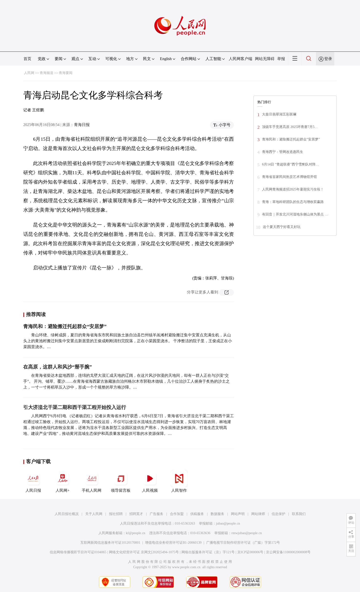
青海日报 (82, 125)
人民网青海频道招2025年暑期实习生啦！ (293, 189)
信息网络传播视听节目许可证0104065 (78, 552)
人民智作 (179, 490)
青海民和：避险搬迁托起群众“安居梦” (65, 326)
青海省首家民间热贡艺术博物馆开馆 (289, 177)
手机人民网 (91, 490)
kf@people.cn (135, 533)
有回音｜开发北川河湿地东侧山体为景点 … (295, 214)
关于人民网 (93, 514)
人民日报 (33, 490)
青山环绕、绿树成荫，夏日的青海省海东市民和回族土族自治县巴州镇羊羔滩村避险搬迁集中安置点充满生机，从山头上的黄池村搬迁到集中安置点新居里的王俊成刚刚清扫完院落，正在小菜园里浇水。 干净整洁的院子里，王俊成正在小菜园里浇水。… (127, 341)
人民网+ (63, 490)
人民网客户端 (240, 59)
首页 (27, 59)
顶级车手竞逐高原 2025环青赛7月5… (290, 127)
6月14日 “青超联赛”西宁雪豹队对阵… (290, 164)
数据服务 (217, 514)
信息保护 (278, 514)
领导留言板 (121, 490)
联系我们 (299, 514)
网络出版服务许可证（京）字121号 (208, 552)
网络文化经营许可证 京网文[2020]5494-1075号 (144, 552)
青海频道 (46, 73)
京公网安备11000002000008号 (288, 552)
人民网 (29, 73)
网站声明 (238, 514)
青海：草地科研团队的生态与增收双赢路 (293, 202)
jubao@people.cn (228, 523)
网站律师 (258, 514)
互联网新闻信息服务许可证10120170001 (110, 542)
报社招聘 (116, 514)
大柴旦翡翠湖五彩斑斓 (279, 114)
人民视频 (150, 490)
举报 (281, 59)
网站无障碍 (265, 59)
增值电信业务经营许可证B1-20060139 (173, 542)
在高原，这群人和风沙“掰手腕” (57, 366)
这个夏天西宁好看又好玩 (281, 227)
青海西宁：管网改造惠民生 (282, 152)
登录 (328, 59)
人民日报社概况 (67, 514)
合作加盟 (177, 514)
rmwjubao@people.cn (246, 533)
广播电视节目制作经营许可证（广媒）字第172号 (243, 542)
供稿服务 (197, 514)
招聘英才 (136, 514)
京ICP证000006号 (250, 552)
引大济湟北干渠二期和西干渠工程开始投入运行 (74, 407)
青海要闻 (65, 73)
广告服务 (156, 514)
